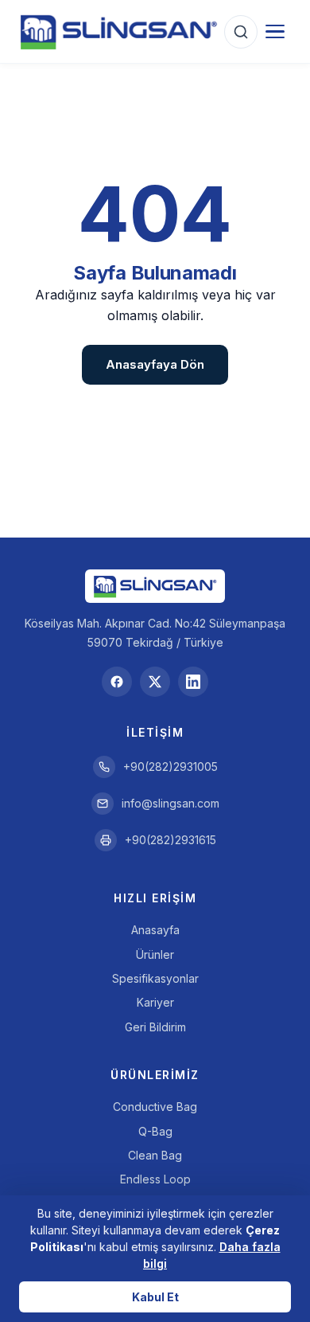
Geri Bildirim (155, 1027)
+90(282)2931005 (170, 766)
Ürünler (155, 954)
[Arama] (241, 32)
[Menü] (275, 31)
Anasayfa (155, 930)
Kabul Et (155, 1297)
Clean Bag (155, 1155)
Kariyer (155, 1002)
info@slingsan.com (170, 803)
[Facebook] (117, 682)
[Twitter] (155, 682)
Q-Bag (155, 1131)
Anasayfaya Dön (155, 364)
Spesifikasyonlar (155, 978)
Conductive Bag (155, 1106)
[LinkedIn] (193, 682)
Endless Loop (155, 1179)
